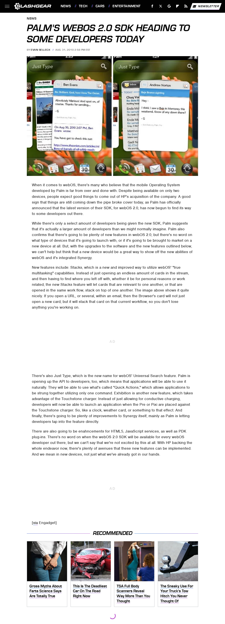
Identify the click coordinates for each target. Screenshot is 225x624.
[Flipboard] (177, 6)
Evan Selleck (40, 49)
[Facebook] (152, 6)
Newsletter (209, 6)
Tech (83, 6)
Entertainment (126, 6)
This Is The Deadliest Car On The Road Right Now (90, 591)
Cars (100, 6)
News (66, 6)
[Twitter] (161, 6)
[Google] (169, 6)
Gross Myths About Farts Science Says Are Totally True (45, 591)
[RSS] (186, 6)
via (35, 522)
